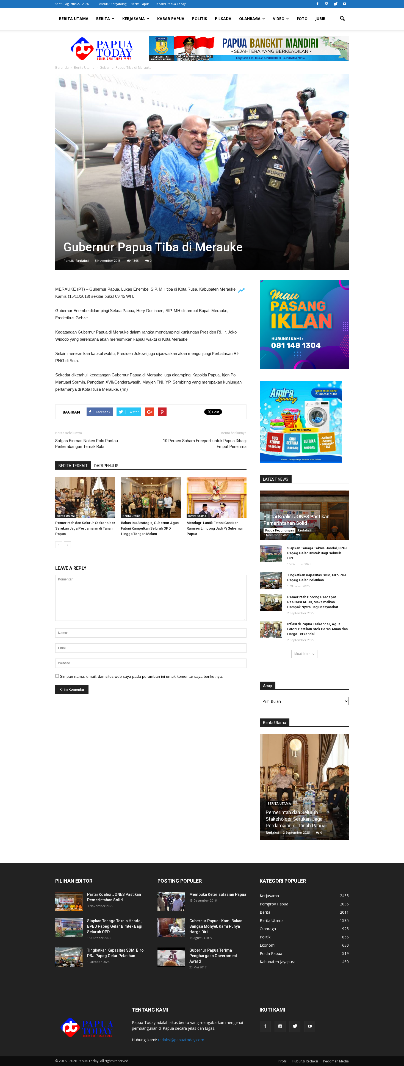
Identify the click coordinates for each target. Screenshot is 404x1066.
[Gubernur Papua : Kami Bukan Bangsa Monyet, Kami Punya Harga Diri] (171, 927)
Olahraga (250, 18)
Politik (199, 18)
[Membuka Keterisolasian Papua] (171, 901)
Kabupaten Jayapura (277, 961)
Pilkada (223, 18)
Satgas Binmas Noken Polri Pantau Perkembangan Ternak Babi (86, 443)
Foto (302, 18)
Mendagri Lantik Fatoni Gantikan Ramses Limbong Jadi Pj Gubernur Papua (215, 528)
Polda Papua (271, 953)
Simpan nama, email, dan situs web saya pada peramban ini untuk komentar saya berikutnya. (141, 676)
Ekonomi (267, 945)
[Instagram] (326, 4)
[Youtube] (345, 4)
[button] (342, 18)
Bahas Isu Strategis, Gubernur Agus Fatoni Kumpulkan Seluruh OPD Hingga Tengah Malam (150, 528)
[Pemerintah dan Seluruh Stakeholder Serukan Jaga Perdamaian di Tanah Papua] (85, 497)
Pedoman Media (336, 1061)
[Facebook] (317, 4)
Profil (282, 1061)
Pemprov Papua (274, 904)
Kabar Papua (170, 18)
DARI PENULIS (106, 466)
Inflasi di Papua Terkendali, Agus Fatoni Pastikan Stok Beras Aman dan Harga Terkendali (317, 629)
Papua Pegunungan (279, 530)
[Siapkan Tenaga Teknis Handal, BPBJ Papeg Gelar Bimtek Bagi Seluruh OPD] (271, 553)
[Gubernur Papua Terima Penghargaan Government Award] (171, 957)
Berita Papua (140, 4)
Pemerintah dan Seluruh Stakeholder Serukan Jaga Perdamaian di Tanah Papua (85, 528)
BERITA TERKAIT (73, 466)
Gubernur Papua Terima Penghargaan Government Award (213, 955)
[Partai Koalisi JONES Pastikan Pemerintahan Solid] (69, 901)
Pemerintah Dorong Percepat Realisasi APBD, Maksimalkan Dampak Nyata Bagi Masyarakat (312, 602)
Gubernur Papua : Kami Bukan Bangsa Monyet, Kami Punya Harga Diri (215, 926)
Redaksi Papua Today (170, 4)
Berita (103, 18)
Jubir (320, 18)
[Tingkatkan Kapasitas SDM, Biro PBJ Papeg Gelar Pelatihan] (271, 580)
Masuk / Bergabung (112, 4)
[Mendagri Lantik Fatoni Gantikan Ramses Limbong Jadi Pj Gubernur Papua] (217, 497)
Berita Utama (73, 18)
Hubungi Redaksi (305, 1061)
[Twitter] (335, 4)
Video (278, 18)
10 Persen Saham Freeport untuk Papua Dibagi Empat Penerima (205, 443)
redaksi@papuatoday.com (181, 1039)
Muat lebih (302, 653)
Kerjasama (133, 18)
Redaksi (82, 260)
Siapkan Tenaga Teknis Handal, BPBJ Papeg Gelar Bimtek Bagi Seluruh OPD (317, 553)
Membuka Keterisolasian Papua (217, 894)
